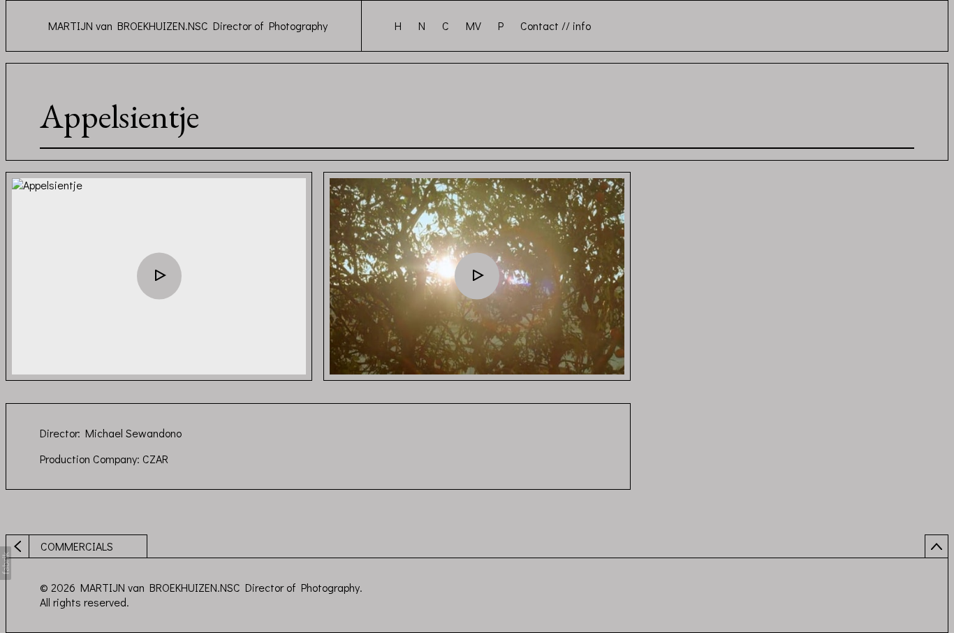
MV (473, 25)
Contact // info (555, 25)
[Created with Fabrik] (5, 563)
